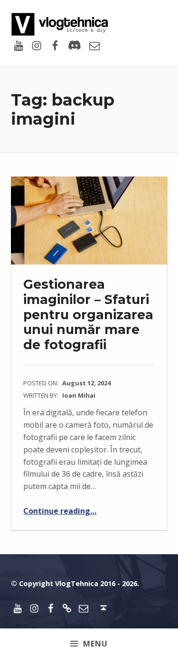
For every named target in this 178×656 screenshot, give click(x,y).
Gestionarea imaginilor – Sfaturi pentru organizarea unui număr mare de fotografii (88, 314)
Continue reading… (59, 511)
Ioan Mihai (78, 395)
